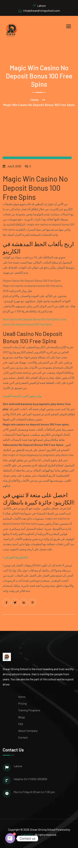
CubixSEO (27, 834)
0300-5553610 (38, 779)
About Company (28, 730)
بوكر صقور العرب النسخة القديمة (22, 396)
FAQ (20, 724)
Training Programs (29, 710)
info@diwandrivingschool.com (41, 10)
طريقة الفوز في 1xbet (15, 557)
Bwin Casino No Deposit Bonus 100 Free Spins (31, 319)
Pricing (22, 703)
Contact (23, 737)
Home (34, 100)
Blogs (21, 717)
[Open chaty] (10, 838)
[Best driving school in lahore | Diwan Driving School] (12, 29)
